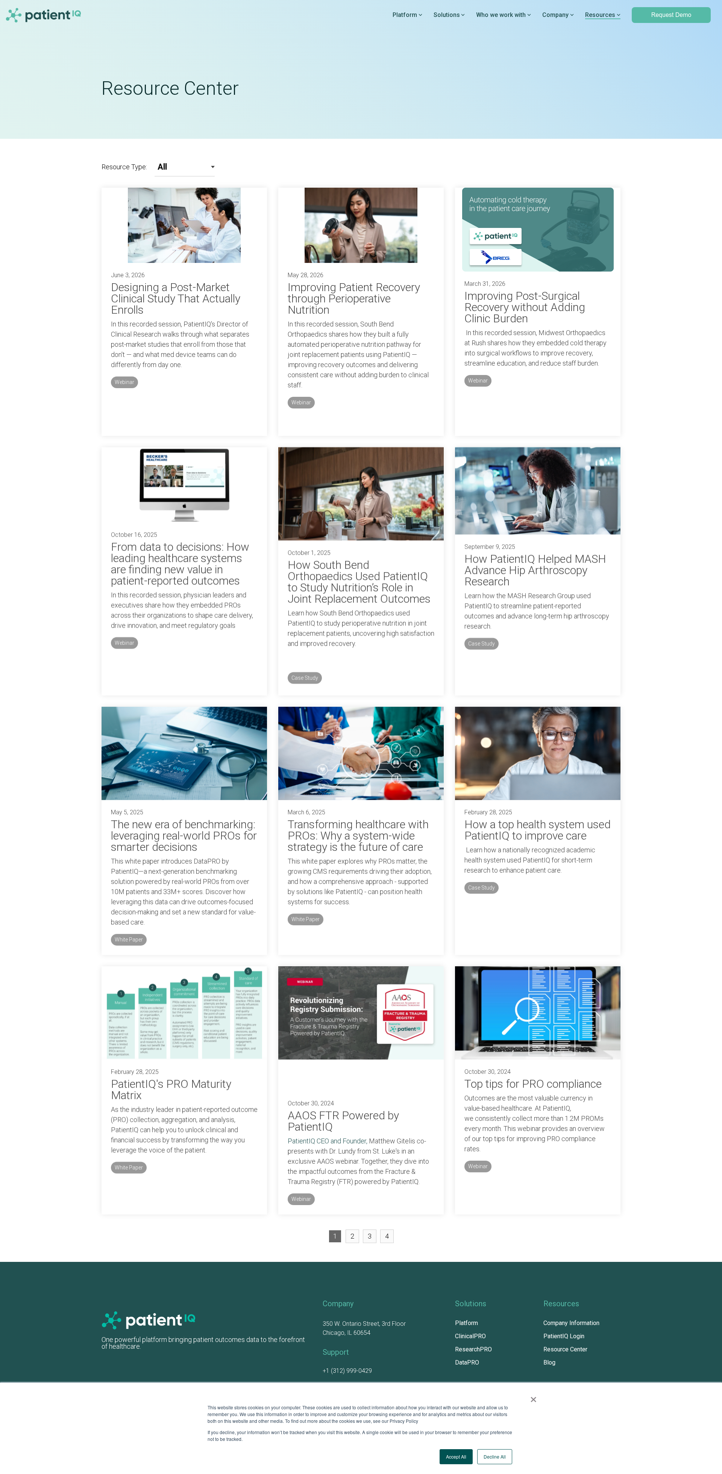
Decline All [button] (495, 1456)
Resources (600, 14)
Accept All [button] (456, 1456)
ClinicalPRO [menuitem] (470, 1336)
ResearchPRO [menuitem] (473, 1349)
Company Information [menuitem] (571, 1323)
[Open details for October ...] (361, 1028)
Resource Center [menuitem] (565, 1349)
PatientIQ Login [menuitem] (563, 1336)
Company (555, 14)
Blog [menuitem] (549, 1362)
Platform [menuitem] (466, 1323)
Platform (405, 14)
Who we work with (501, 14)
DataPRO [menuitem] (467, 1362)
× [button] (533, 1397)
